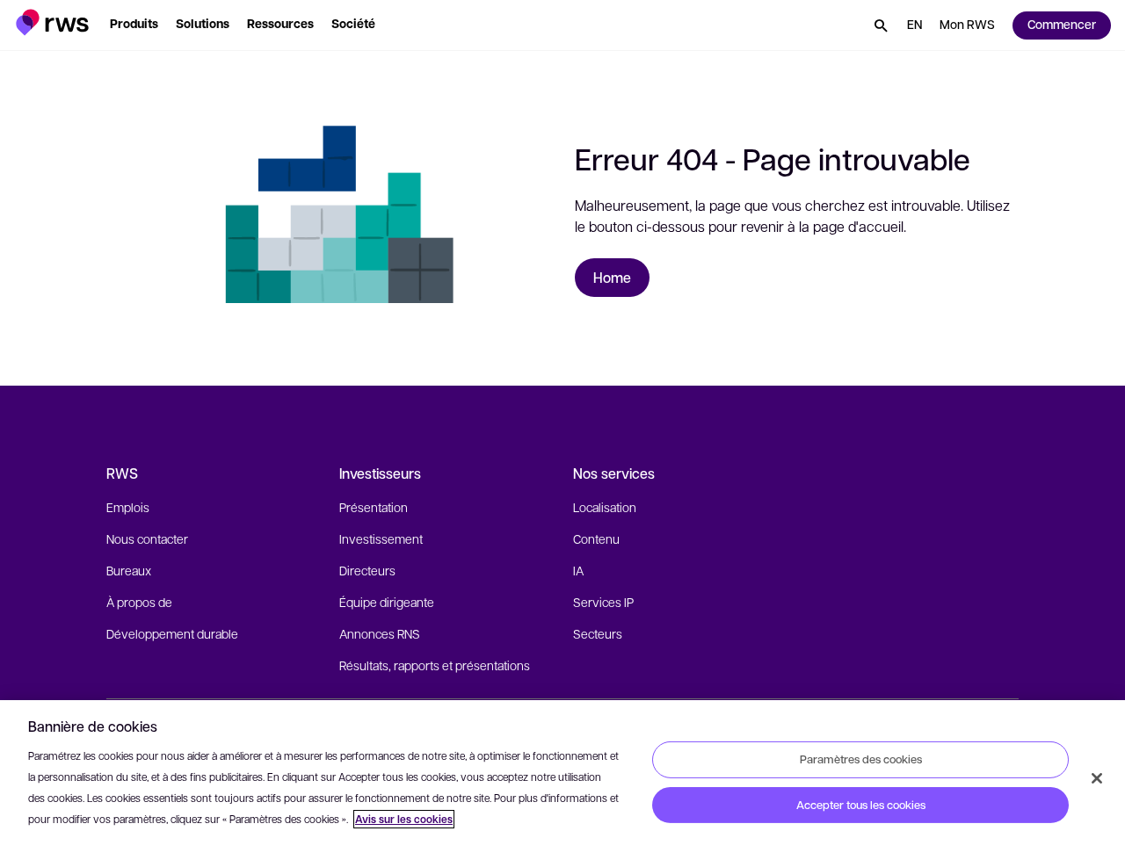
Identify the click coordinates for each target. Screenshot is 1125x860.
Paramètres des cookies (861, 759)
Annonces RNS (379, 633)
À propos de (139, 602)
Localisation (604, 507)
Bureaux (128, 570)
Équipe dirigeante (386, 602)
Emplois (127, 507)
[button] (52, 22)
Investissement (381, 538)
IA (578, 570)
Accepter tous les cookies (860, 805)
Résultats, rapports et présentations (434, 665)
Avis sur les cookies (404, 819)
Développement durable (172, 633)
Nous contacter (147, 538)
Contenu (596, 538)
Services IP (603, 602)
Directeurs (367, 570)
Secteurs (597, 633)
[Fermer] (1097, 778)
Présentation (373, 507)
